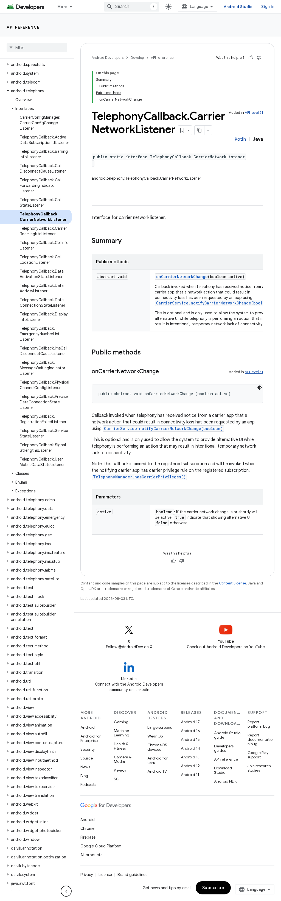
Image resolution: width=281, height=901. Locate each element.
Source (86, 758)
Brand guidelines (132, 874)
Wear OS (155, 736)
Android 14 (190, 748)
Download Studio (223, 770)
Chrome (87, 828)
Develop (137, 57)
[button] (36, 64)
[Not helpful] (259, 58)
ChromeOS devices (157, 747)
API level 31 (254, 112)
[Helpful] (251, 58)
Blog (84, 775)
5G (116, 779)
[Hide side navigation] (66, 891)
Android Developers (107, 57)
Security (87, 749)
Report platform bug (259, 724)
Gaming (121, 721)
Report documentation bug (260, 739)
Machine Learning (121, 733)
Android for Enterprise (90, 738)
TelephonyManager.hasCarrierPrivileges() (139, 476)
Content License (232, 583)
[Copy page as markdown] (199, 130)
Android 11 (190, 774)
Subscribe (213, 888)
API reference (23, 27)
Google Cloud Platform (100, 846)
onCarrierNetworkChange (182, 276)
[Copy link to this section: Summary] (127, 241)
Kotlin (240, 139)
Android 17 (190, 721)
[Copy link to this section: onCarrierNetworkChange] (164, 371)
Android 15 (190, 739)
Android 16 (190, 730)
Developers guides (224, 748)
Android (87, 727)
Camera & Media (122, 759)
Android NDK (225, 781)
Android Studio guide (227, 735)
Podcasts (88, 784)
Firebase (87, 837)
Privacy (120, 770)
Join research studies (259, 768)
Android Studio (238, 6)
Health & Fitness (121, 746)
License (105, 874)
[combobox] (131, 7)
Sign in (267, 6)
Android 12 (190, 765)
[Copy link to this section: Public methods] (146, 353)
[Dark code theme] (259, 387)
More (62, 6)
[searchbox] (37, 47)
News (85, 766)
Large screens (159, 727)
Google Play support (258, 754)
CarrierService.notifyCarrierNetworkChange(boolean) (214, 303)
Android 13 (190, 757)
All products (91, 854)
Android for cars (157, 760)
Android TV (157, 771)
